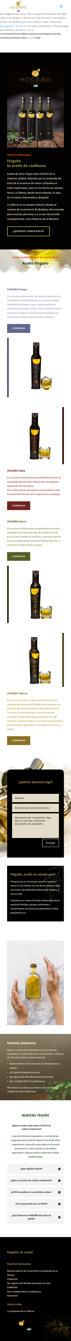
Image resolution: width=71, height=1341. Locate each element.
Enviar (50, 843)
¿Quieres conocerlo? (28, 231)
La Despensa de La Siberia (20, 1311)
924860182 (12, 1287)
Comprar (18, 328)
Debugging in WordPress (13, 26)
